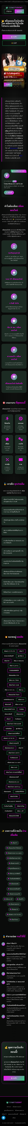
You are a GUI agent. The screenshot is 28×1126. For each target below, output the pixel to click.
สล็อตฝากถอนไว (14, 863)
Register (19, 11)
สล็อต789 (21, 748)
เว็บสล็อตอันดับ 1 (9, 811)
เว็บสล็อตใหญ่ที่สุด (8, 806)
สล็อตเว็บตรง (14, 919)
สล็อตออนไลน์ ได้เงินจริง (14, 848)
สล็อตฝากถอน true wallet (14, 762)
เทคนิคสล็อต (9, 728)
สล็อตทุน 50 (15, 909)
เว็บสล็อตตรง (18, 719)
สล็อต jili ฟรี (9, 899)
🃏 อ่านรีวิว (14, 36)
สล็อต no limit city (9, 689)
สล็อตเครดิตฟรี (8, 714)
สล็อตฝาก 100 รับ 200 (15, 914)
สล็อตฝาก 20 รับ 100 (9, 738)
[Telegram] (3, 1118)
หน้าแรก (9, 1106)
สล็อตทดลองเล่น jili (9, 748)
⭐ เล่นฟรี (14, 43)
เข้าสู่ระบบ (9, 11)
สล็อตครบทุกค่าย (14, 904)
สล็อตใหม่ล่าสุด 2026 (14, 858)
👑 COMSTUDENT (14, 7)
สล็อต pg (21, 689)
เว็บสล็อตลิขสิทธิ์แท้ (14, 670)
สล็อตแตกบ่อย (19, 714)
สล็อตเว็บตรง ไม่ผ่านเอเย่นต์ (14, 723)
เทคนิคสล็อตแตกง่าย (9, 699)
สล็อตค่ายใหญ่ (20, 806)
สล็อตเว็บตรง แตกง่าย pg (14, 786)
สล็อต (20, 155)
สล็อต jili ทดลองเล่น (19, 660)
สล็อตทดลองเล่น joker (14, 782)
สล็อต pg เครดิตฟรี (15, 873)
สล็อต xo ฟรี (20, 811)
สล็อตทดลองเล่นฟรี (14, 777)
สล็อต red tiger (19, 704)
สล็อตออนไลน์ (14, 148)
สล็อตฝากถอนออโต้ (14, 743)
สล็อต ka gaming (14, 665)
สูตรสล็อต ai (21, 656)
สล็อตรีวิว (21, 899)
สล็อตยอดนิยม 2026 (14, 675)
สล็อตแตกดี (21, 738)
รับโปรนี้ (10, 192)
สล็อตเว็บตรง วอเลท (14, 685)
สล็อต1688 (6, 660)
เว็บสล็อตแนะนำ (14, 757)
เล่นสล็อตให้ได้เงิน (19, 791)
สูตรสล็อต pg (19, 728)
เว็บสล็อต (21, 709)
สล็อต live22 (14, 767)
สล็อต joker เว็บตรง (14, 680)
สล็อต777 (21, 651)
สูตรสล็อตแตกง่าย (14, 868)
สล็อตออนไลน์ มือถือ (14, 815)
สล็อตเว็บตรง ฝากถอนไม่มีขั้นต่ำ (14, 772)
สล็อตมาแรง (21, 699)
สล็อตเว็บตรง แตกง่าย (14, 752)
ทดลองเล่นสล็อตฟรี (9, 656)
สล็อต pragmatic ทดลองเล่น (14, 801)
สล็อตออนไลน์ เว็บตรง (14, 694)
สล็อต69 (9, 719)
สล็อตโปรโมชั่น (14, 796)
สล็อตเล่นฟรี (8, 704)
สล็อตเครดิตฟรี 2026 (9, 709)
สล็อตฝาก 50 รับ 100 (9, 651)
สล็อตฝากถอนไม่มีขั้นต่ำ (14, 733)
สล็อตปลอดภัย (7, 791)
